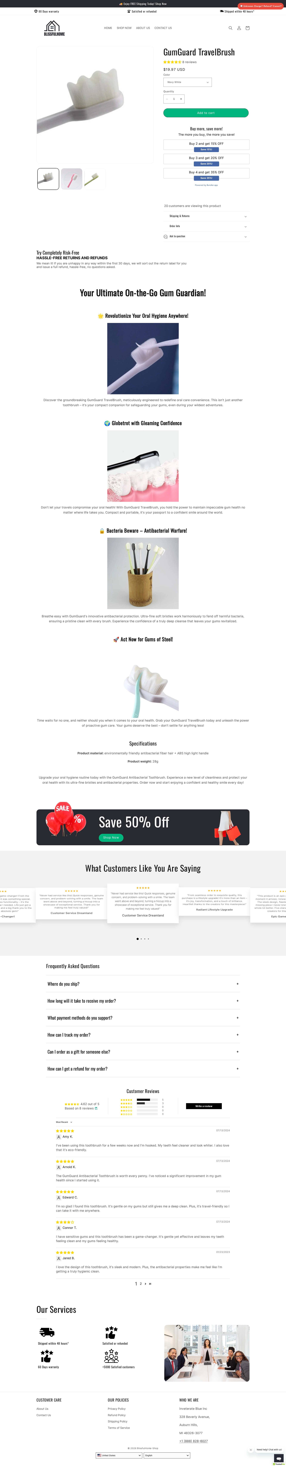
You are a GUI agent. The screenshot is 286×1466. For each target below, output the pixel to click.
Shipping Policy (117, 1421)
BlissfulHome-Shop (147, 1448)
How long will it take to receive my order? (143, 1000)
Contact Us (43, 1415)
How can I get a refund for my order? (143, 1068)
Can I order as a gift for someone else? (143, 1051)
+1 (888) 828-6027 (193, 1441)
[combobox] (119, 1455)
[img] (65, 1131)
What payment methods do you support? (143, 1017)
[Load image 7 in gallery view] (95, 179)
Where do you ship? (143, 983)
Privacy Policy (117, 1408)
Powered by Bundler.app (206, 185)
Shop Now (111, 837)
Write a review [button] (203, 1106)
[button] (230, 28)
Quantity (168, 91)
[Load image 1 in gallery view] (48, 179)
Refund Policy (117, 1415)
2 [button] (141, 1284)
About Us (42, 1408)
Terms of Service (119, 1427)
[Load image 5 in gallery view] (71, 179)
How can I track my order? (143, 1034)
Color (166, 74)
